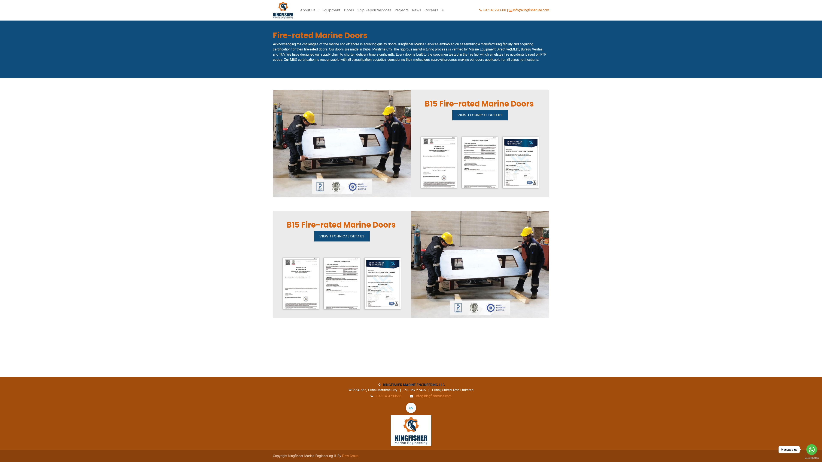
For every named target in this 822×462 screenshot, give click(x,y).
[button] (443, 10)
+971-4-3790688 (389, 396)
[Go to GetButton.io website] (812, 457)
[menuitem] (331, 10)
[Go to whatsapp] (811, 449)
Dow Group (350, 456)
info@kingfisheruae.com (433, 396)
